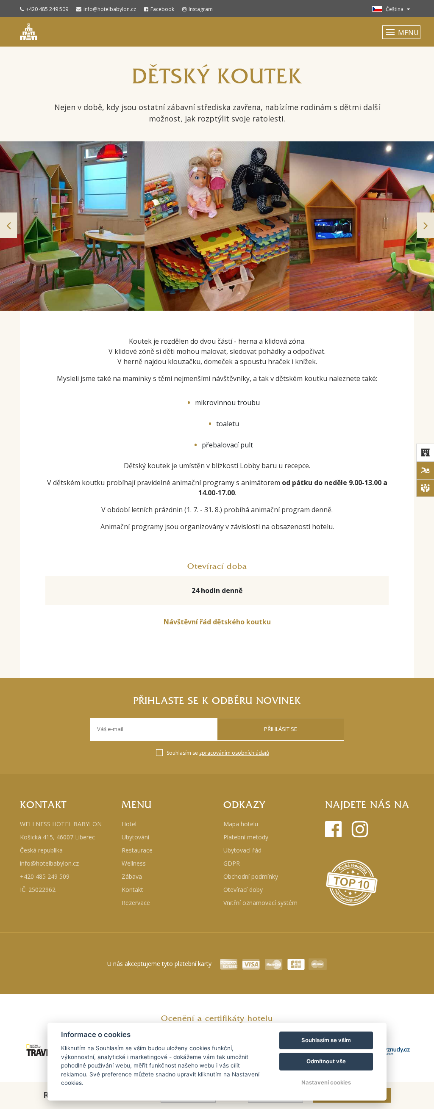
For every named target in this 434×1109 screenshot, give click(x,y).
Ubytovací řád (242, 850)
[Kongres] (425, 488)
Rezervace (136, 903)
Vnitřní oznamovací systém (260, 903)
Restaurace (137, 850)
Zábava (132, 876)
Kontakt (132, 890)
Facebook (162, 9)
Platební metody (245, 837)
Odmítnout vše (326, 1061)
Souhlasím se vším (326, 1040)
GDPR (231, 863)
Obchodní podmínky (250, 876)
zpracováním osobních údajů (234, 752)
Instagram (201, 9)
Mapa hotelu (240, 824)
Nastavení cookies (326, 1082)
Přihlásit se (280, 729)
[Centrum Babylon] (425, 470)
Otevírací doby (243, 890)
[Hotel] (425, 452)
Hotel (129, 824)
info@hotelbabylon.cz (109, 9)
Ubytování (135, 837)
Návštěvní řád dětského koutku (217, 621)
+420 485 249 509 (47, 9)
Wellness (134, 863)
